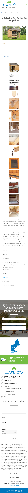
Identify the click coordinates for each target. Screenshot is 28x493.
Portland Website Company (17, 483)
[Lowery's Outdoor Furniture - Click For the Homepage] (14, 370)
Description (6, 56)
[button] (26, 4)
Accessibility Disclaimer (14, 485)
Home (2, 12)
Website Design (7, 483)
